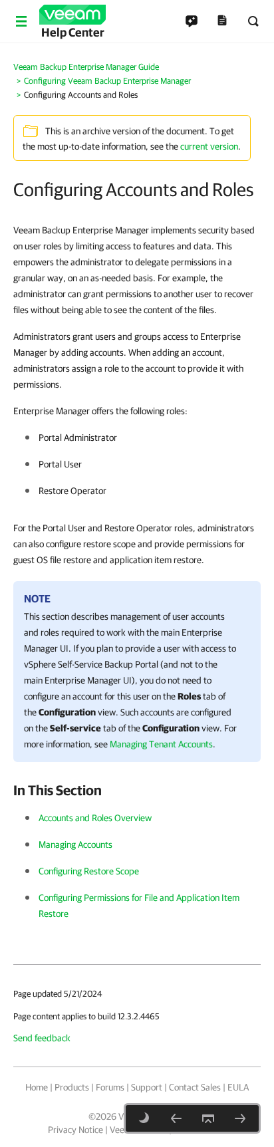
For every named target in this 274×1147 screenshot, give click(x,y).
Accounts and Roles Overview (95, 818)
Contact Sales (195, 1087)
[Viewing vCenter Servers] (176, 1118)
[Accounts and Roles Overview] (240, 1118)
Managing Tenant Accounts (161, 744)
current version (209, 146)
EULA (238, 1087)
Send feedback (41, 1038)
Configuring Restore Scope (89, 871)
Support (146, 1087)
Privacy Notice (75, 1129)
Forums (110, 1087)
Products (72, 1087)
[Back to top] (208, 1118)
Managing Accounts (75, 844)
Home (36, 1087)
